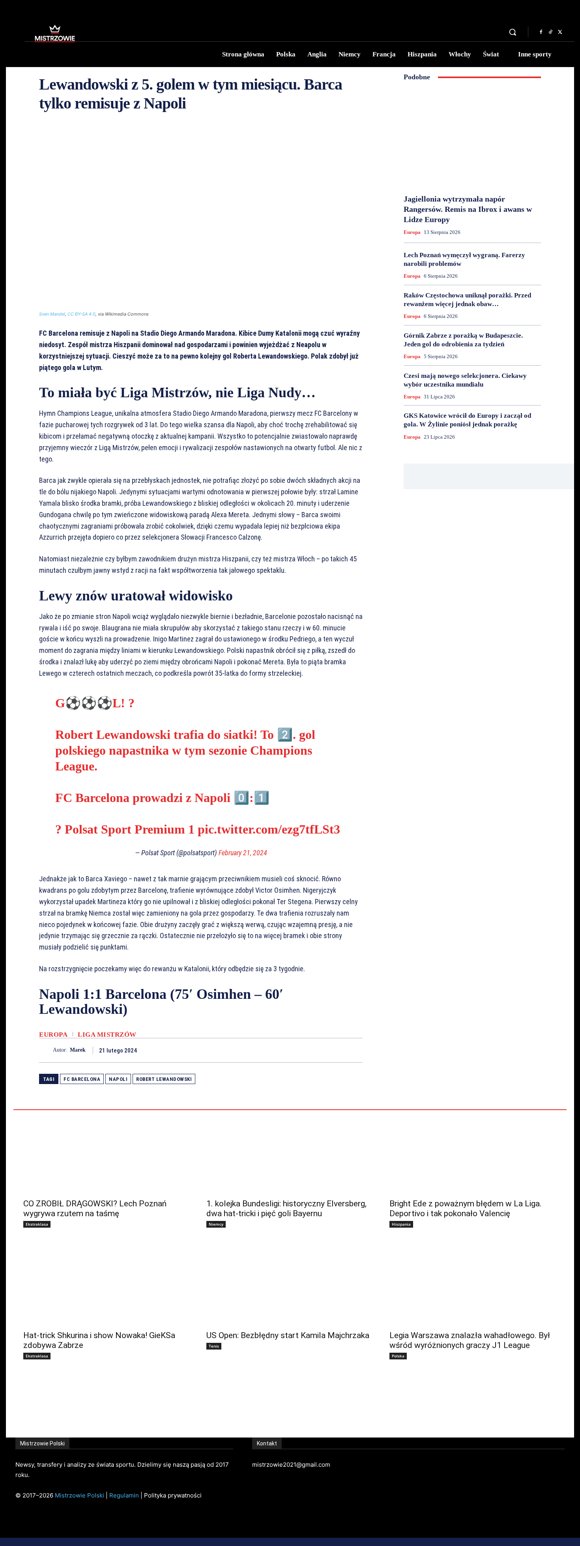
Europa (53, 1034)
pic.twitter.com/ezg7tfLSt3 (269, 829)
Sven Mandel (52, 314)
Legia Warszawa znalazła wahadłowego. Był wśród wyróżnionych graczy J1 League (469, 1340)
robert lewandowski (164, 1079)
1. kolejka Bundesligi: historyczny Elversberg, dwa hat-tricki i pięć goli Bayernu (286, 1208)
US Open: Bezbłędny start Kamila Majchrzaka (287, 1335)
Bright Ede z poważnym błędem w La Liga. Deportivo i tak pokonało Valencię (465, 1208)
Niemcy (216, 1224)
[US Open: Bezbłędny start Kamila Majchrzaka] (290, 1283)
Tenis (214, 1346)
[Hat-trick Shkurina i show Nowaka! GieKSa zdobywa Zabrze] (107, 1283)
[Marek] (46, 1050)
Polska (398, 1356)
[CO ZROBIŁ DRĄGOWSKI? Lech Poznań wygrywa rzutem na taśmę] (107, 1152)
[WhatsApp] (355, 1050)
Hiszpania (401, 1224)
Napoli (118, 1079)
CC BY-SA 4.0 (81, 314)
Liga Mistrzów (107, 1034)
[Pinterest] (336, 1050)
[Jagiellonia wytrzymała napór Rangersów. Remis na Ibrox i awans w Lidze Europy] (472, 138)
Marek (78, 1050)
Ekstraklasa (37, 1224)
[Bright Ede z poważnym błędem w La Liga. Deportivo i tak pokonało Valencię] (473, 1152)
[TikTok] (550, 32)
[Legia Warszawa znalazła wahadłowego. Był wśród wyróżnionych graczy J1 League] (473, 1283)
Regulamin (124, 1495)
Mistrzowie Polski (79, 1495)
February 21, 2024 (243, 853)
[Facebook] (541, 32)
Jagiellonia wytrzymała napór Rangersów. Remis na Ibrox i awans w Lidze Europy (468, 209)
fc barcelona (82, 1079)
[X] (560, 32)
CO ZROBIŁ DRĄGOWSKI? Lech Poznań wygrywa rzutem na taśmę (95, 1208)
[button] (512, 31)
